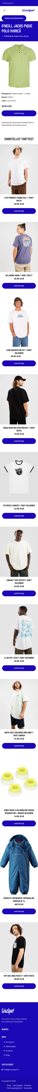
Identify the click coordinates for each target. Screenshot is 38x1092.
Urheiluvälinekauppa (14, 18)
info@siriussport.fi (7, 3)
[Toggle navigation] (4, 10)
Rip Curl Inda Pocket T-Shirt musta (19, 975)
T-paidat (27, 93)
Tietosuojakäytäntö (14, 1088)
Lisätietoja (19, 113)
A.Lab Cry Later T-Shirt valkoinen (19, 657)
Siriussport (10, 1042)
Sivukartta (28, 1088)
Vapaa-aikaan (17, 93)
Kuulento (9, 1051)
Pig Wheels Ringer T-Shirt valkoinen (19, 505)
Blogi (8, 1055)
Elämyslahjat (11, 1046)
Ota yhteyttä (18, 1085)
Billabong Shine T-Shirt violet (19, 275)
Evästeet (27, 1085)
